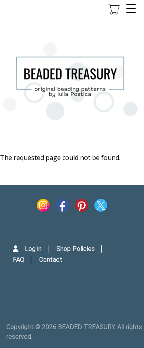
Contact (50, 259)
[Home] (70, 81)
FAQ (18, 259)
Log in (33, 249)
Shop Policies (75, 249)
